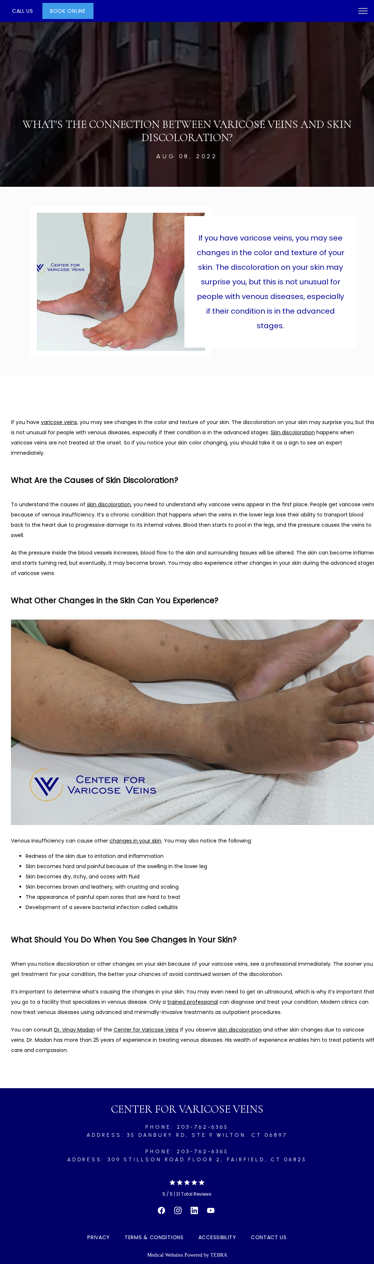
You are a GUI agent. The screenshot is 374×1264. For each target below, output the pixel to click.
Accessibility (217, 1237)
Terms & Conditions (154, 1237)
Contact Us (269, 1237)
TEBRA (218, 1255)
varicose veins (59, 422)
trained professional (192, 1002)
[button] (363, 11)
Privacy (98, 1237)
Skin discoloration (293, 432)
